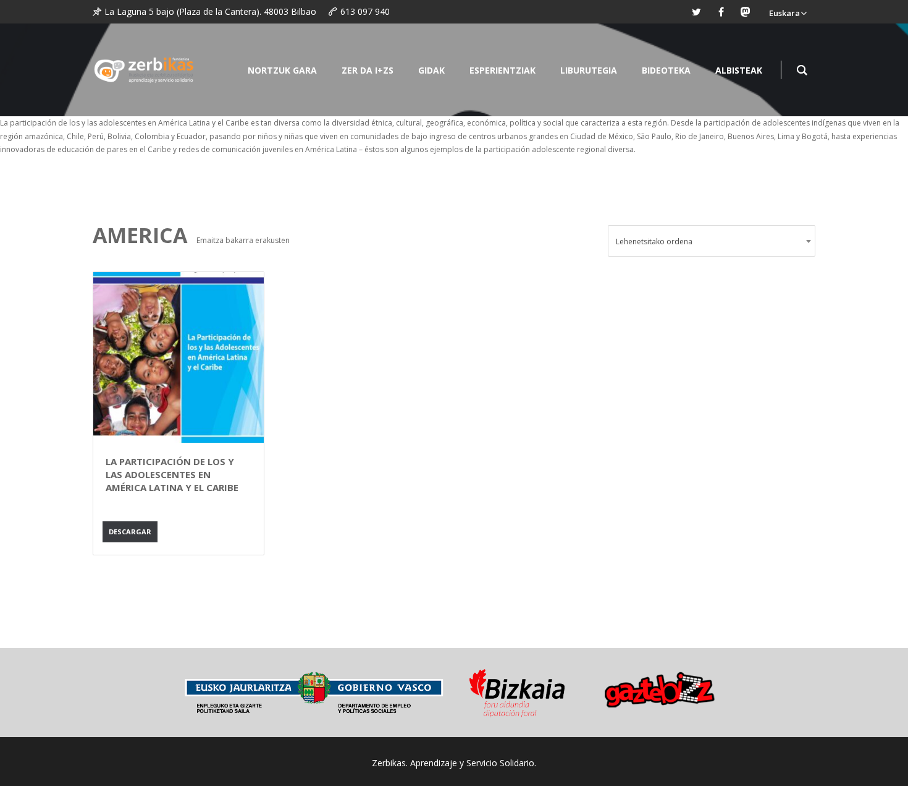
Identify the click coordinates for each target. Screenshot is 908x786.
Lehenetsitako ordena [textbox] (654, 241)
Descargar (130, 531)
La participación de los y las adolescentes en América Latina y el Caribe (172, 474)
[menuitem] (787, 11)
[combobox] (711, 241)
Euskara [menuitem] (784, 13)
